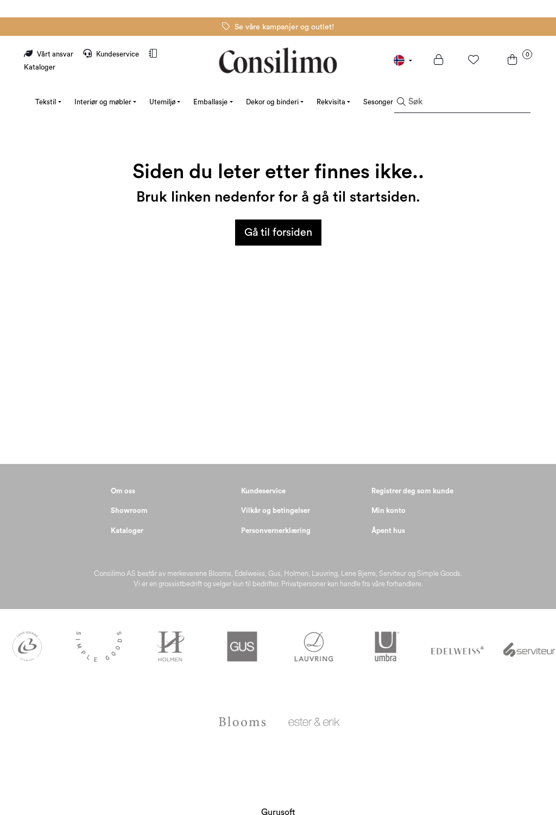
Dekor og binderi (272, 101)
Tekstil (45, 101)
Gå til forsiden (278, 232)
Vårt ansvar (55, 54)
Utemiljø (162, 101)
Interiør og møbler (102, 101)
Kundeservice (117, 54)
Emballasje (210, 101)
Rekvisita (331, 101)
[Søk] (401, 102)
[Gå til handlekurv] (514, 60)
